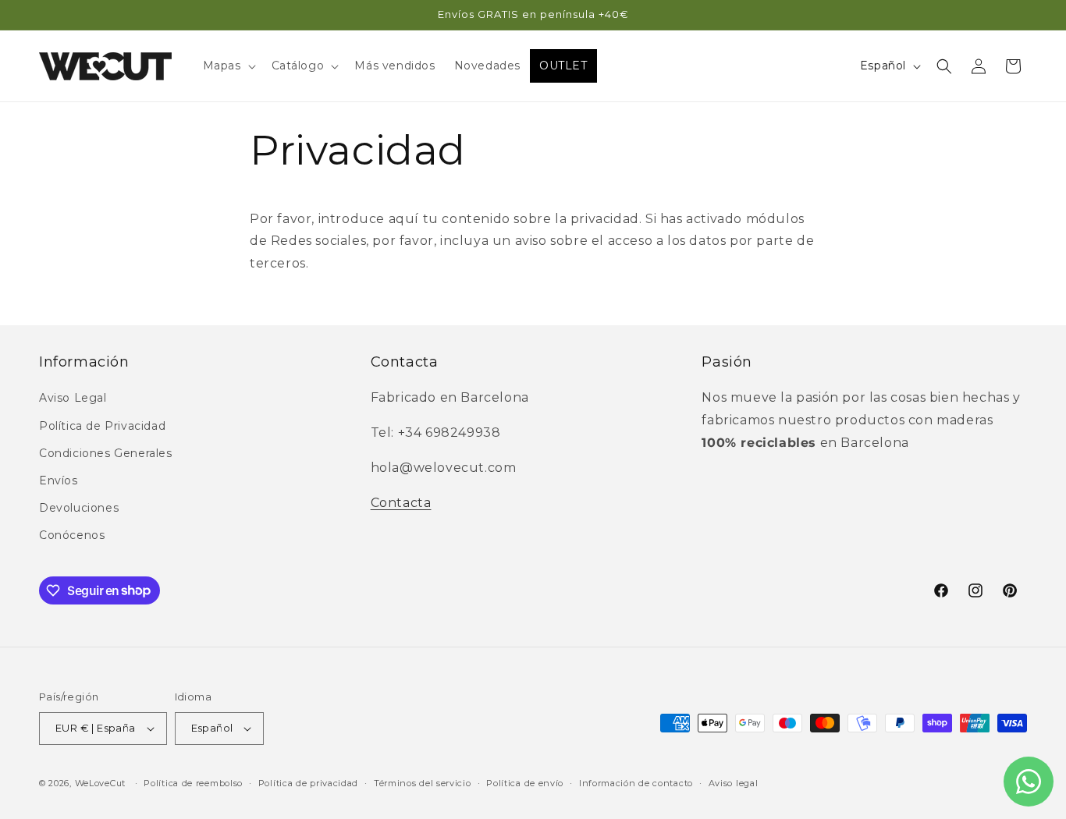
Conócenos (72, 535)
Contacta (401, 502)
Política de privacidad (308, 783)
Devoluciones (79, 508)
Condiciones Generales (105, 453)
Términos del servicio (422, 783)
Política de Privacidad (102, 426)
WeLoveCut (100, 783)
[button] (228, 65)
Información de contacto (636, 783)
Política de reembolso (193, 783)
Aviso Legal (73, 398)
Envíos (58, 480)
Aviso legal (734, 783)
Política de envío (524, 783)
